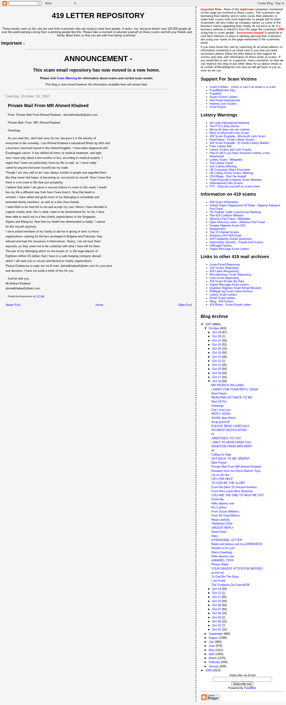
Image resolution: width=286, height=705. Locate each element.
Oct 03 (217, 621)
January (214, 666)
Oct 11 (217, 597)
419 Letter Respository (224, 271)
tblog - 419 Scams (221, 301)
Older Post (185, 305)
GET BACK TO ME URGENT (230, 458)
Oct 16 (217, 381)
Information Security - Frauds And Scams (236, 242)
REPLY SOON (220, 413)
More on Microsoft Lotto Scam (229, 133)
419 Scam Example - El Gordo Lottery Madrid (239, 143)
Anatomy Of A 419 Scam (226, 235)
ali (212, 450)
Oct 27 (217, 340)
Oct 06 (217, 613)
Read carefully (220, 519)
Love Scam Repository (224, 278)
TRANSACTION (221, 523)
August (214, 637)
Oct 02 (217, 625)
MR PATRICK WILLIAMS (227, 385)
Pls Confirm (219, 507)
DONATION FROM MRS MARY (231, 446)
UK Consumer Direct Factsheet (230, 169)
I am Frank (218, 580)
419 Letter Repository (98, 16)
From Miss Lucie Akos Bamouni (232, 491)
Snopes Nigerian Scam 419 (227, 225)
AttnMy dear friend (223, 417)
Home (99, 305)
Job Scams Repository (224, 268)
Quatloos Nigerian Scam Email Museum (235, 288)
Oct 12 (217, 593)
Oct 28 (217, 336)
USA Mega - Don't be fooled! (228, 176)
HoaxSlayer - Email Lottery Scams (232, 139)
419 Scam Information (224, 202)
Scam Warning (67, 78)
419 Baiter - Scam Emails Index (230, 304)
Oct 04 (217, 617)
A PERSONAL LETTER (226, 540)
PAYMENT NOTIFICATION (228, 430)
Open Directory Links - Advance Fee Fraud (237, 222)
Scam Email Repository (225, 264)
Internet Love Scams (223, 103)
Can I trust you (221, 409)
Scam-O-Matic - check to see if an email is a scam (243, 87)
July (212, 641)
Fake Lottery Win (221, 146)
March (213, 658)
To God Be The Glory (225, 576)
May (212, 650)
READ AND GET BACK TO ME (231, 397)
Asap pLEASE (220, 422)
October (214, 328)
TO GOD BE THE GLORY (228, 483)
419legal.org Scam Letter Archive (231, 291)
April (212, 654)
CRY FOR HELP (222, 479)
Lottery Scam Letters (223, 294)
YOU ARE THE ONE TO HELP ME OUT (237, 495)
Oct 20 (217, 369)
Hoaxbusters (218, 228)
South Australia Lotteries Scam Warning (235, 179)
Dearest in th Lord (222, 548)
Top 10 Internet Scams (224, 232)
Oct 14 (217, 589)
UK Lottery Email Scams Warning (231, 173)
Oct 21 (217, 365)
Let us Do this (220, 475)
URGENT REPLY (222, 527)
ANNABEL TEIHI (222, 560)
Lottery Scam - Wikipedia (226, 159)
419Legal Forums (221, 245)
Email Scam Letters (222, 298)
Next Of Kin (219, 401)
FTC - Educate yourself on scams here (235, 186)
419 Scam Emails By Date (227, 281)
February (215, 662)
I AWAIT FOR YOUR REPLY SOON (234, 389)
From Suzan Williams (225, 511)
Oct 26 (217, 344)
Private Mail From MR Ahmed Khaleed (236, 466)
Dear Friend (218, 393)
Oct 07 (217, 609)
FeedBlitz (250, 688)
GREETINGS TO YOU (226, 438)
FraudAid (215, 93)
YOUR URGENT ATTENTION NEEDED (237, 568)
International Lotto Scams (226, 183)
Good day (217, 499)
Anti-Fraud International (225, 100)
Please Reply (220, 564)
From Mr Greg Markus (225, 515)
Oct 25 (217, 348)
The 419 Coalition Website (227, 215)
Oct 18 (217, 373)
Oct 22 (217, 361)
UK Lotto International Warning (229, 122)
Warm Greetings (221, 552)
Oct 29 (217, 332)
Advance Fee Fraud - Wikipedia (230, 218)
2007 (208, 324)
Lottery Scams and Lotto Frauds (230, 149)
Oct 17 (217, 377)
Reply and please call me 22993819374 (236, 544)
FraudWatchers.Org (222, 90)
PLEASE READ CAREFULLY (230, 426)
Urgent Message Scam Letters (229, 249)
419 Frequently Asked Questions (231, 239)
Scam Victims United (223, 97)
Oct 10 (217, 601)
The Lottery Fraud (221, 163)
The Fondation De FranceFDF (230, 585)
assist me (217, 572)
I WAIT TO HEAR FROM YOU (231, 442)
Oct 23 (217, 357)
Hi (212, 434)
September (216, 633)
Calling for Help (221, 454)
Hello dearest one (222, 503)
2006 (208, 670)
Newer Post (13, 305)
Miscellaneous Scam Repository (230, 274)
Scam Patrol (218, 107)
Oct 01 (217, 629)
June (212, 645)
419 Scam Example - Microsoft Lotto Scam (238, 136)
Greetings (217, 405)
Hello (214, 536)
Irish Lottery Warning (223, 166)
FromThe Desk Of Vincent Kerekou (234, 487)
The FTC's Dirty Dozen (224, 126)
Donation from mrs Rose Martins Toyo (236, 471)
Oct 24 (217, 352)
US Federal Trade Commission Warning (235, 212)
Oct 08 (217, 605)
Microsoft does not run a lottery (230, 129)
